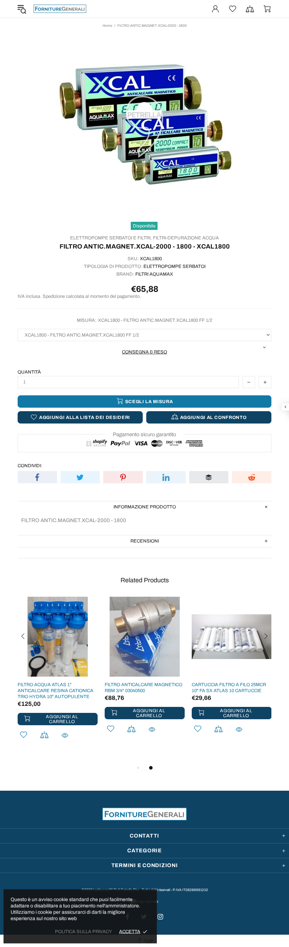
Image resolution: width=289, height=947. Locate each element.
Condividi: (30, 465)
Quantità (29, 372)
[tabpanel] (57, 677)
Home (107, 25)
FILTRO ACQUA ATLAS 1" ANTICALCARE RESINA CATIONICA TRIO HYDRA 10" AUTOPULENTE (55, 690)
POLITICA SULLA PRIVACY (83, 931)
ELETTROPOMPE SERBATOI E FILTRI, (111, 238)
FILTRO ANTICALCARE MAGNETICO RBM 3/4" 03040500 (143, 687)
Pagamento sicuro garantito (144, 434)
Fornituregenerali (60, 8)
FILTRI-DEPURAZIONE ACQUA (186, 238)
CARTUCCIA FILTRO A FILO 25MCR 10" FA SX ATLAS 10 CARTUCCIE (229, 687)
